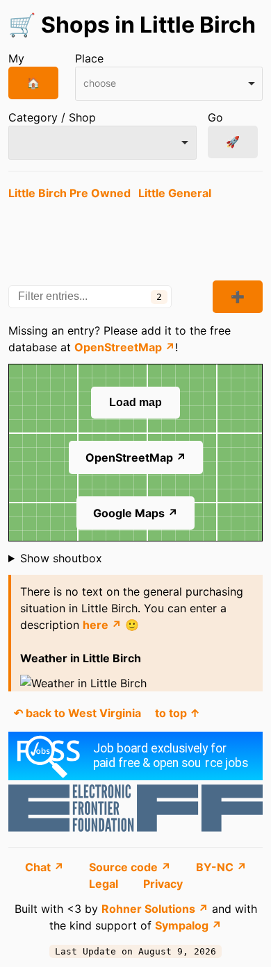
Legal (105, 884)
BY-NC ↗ (221, 867)
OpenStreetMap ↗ (124, 347)
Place (89, 58)
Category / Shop (52, 117)
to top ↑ (177, 713)
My (16, 58)
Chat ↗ (46, 867)
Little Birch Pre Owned (69, 193)
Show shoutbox (61, 558)
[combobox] (169, 84)
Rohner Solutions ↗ (154, 909)
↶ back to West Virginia (77, 713)
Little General (174, 193)
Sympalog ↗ (188, 925)
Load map (135, 402)
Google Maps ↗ (135, 513)
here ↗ (102, 625)
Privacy (163, 884)
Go (215, 117)
